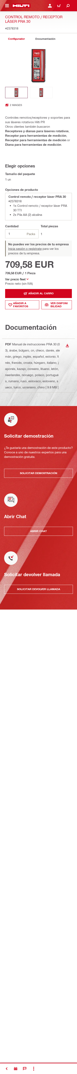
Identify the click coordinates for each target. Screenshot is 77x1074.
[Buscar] (67, 5)
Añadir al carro (41, 293)
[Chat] (24, 1068)
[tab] (16, 38)
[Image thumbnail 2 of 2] (41, 92)
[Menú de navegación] (6, 5)
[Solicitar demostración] (15, 1068)
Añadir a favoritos (20, 304)
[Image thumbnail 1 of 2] (16, 92)
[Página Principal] (21, 5)
